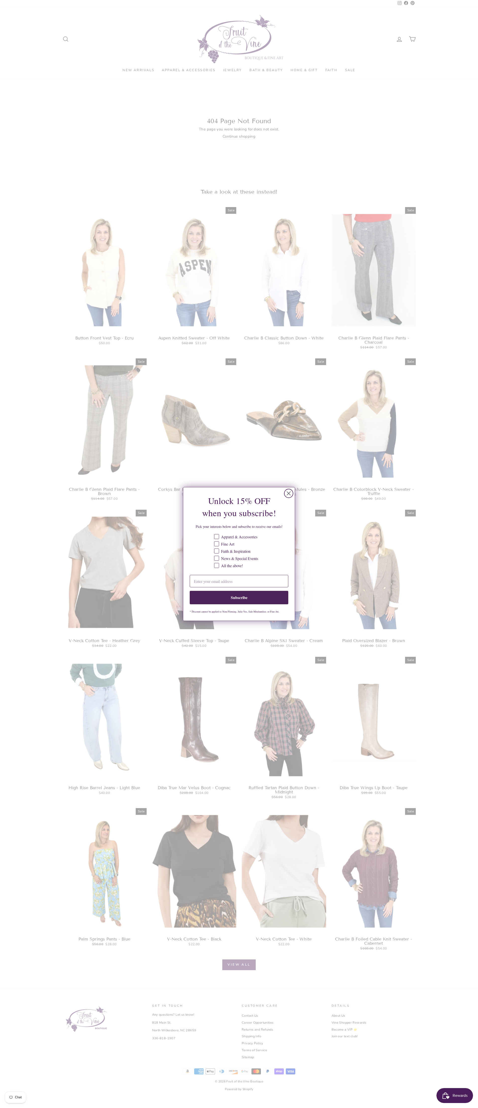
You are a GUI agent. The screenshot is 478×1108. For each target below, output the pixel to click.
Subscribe (239, 597)
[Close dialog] (288, 493)
